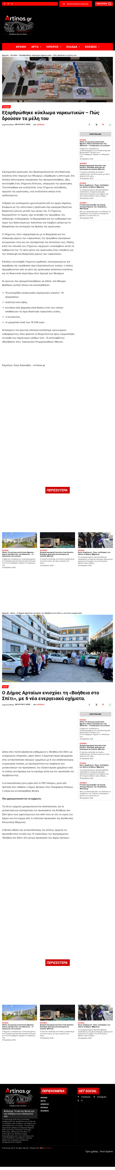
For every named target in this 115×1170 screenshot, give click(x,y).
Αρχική (5, 55)
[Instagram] (8, 4)
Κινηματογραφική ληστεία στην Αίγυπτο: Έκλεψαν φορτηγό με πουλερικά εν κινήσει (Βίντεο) (93, 167)
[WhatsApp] (110, 125)
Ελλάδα (13, 55)
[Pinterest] (103, 125)
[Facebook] (4, 4)
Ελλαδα (6, 107)
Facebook (85, 1097)
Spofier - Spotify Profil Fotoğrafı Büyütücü (22, 1168)
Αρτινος (40, 125)
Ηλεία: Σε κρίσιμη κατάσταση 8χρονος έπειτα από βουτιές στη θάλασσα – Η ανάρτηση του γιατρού (95, 144)
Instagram (101, 1097)
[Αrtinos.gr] (20, 25)
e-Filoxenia (48, 1148)
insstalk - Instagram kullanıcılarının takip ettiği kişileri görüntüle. (74, 1168)
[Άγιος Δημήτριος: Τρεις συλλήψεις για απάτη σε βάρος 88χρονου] (95, 540)
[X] (12, 4)
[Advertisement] (38, 145)
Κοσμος (83, 163)
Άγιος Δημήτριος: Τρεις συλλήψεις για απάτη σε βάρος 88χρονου (94, 186)
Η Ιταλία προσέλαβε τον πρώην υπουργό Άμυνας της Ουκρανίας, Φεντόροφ (93, 207)
